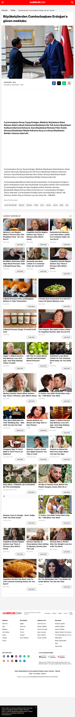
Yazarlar (22, 635)
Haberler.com (42, 620)
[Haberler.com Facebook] (8, 656)
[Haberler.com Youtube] (12, 661)
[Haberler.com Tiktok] (16, 661)
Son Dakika (5, 632)
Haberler (5, 620)
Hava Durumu (42, 623)
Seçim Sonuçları (42, 629)
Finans (22, 629)
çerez (3, 709)
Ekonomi (5, 623)
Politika (13, 10)
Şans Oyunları (42, 632)
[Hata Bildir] (33, 676)
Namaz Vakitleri (42, 626)
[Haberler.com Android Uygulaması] (52, 657)
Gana (67, 205)
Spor (3, 626)
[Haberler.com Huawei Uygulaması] (61, 657)
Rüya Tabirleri (42, 635)
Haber (30, 673)
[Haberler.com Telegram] (20, 661)
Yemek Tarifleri (42, 638)
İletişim (60, 613)
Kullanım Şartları (60, 623)
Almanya (48, 205)
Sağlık (22, 623)
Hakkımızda (47, 613)
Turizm (22, 632)
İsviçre (42, 205)
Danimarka (29, 205)
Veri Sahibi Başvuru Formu (63, 635)
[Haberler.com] (12, 613)
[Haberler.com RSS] (3, 661)
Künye (65, 613)
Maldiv (61, 205)
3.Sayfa (4, 638)
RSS (56, 643)
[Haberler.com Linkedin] (20, 656)
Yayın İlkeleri (71, 613)
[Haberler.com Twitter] (12, 656)
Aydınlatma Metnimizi (17, 713)
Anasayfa (5, 10)
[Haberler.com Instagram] (16, 656)
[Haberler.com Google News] (3, 656)
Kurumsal (58, 620)
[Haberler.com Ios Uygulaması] (43, 657)
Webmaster (58, 638)
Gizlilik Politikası (60, 626)
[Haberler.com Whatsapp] (24, 656)
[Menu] (3, 2)
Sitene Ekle (58, 646)
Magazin (4, 629)
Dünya (4, 640)
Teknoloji (22, 626)
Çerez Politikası (59, 629)
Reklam (54, 613)
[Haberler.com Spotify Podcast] (28, 656)
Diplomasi (21, 205)
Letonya (55, 205)
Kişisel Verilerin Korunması (63, 632)
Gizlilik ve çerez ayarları (23, 676)
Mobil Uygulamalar (60, 640)
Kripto (4, 635)
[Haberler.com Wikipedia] (8, 661)
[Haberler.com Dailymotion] (24, 661)
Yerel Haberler (24, 638)
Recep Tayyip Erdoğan (11, 205)
